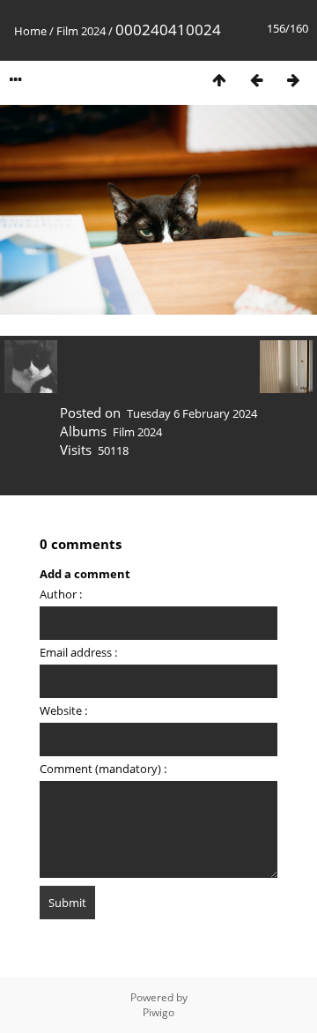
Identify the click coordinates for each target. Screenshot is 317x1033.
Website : (63, 710)
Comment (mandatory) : (103, 769)
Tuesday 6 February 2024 (192, 413)
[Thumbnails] (219, 80)
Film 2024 (81, 31)
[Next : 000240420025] (293, 80)
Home (30, 31)
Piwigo (158, 1012)
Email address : (78, 652)
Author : (61, 594)
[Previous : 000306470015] (256, 80)
